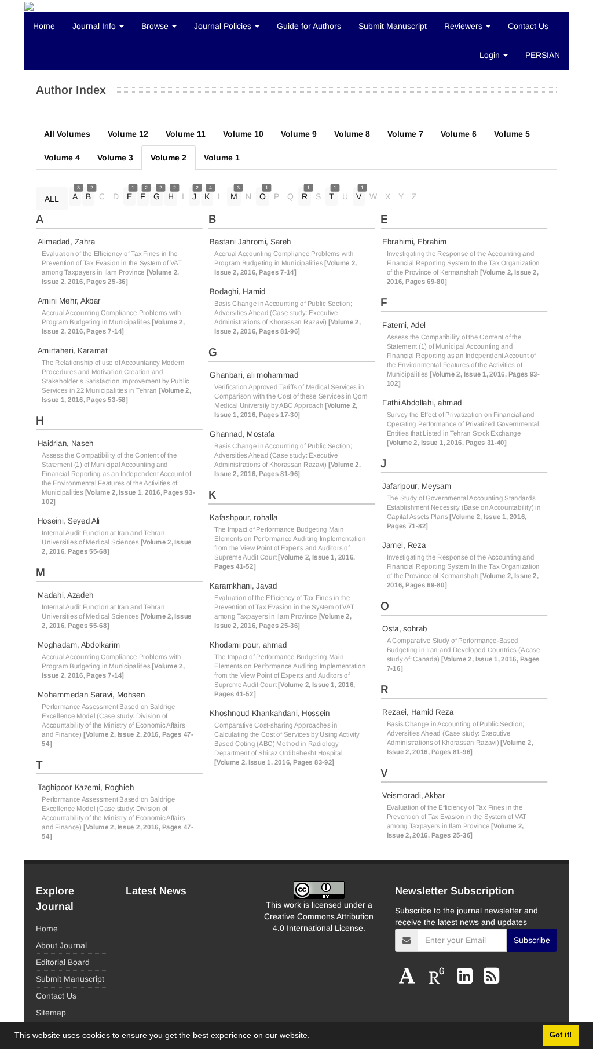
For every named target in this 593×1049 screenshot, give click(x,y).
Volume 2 (168, 157)
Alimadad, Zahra (67, 241)
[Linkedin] (467, 976)
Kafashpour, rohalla (243, 517)
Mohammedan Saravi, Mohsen (91, 694)
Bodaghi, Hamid (237, 291)
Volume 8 (352, 133)
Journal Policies (224, 26)
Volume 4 (62, 157)
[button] (314, 1037)
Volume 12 (128, 133)
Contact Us (528, 26)
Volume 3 (115, 157)
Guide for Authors (309, 26)
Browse (156, 26)
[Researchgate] (439, 976)
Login (490, 55)
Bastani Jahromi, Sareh (250, 241)
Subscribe (532, 940)
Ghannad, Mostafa (242, 433)
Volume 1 (222, 157)
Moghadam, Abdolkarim (79, 644)
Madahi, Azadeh (66, 595)
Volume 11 (186, 133)
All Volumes (67, 133)
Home (44, 26)
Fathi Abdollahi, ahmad (422, 402)
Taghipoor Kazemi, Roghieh (86, 787)
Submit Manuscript (392, 26)
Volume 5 (512, 133)
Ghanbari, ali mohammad (254, 374)
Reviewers (464, 26)
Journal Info (95, 26)
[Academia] (409, 976)
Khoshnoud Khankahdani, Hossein (270, 713)
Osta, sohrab (404, 628)
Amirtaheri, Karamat (73, 350)
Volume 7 (405, 133)
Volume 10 (243, 133)
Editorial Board (63, 962)
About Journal (61, 945)
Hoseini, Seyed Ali (69, 520)
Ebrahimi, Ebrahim (414, 241)
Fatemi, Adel (404, 325)
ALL (52, 198)
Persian (542, 55)
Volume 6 (459, 133)
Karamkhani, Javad (243, 585)
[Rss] (491, 976)
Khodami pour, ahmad (248, 644)
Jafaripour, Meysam (416, 486)
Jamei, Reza (404, 545)
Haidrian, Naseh (66, 443)
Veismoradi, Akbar (413, 795)
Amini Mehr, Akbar (69, 300)
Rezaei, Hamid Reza (418, 712)
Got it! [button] (561, 1035)
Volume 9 (299, 133)
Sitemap (51, 1012)
